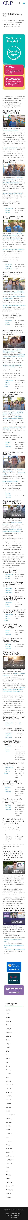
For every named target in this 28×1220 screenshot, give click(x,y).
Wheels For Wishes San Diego (10, 481)
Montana (8, 1103)
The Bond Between (18, 689)
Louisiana (8, 1073)
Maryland (8, 1081)
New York (8, 1126)
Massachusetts (10, 1085)
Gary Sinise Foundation (14, 531)
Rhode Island (9, 1152)
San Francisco (9, 208)
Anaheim (7, 442)
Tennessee (9, 1163)
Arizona (8, 1017)
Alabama (8, 1010)
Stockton (7, 324)
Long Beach (8, 266)
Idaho (7, 1051)
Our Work (9, 1215)
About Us (16, 1215)
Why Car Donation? (16, 1213)
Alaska (7, 1013)
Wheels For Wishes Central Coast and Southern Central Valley (13, 351)
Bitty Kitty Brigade (7, 691)
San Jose (7, 212)
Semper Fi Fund (12, 529)
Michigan (8, 1088)
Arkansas (8, 1021)
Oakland (7, 210)
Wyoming (8, 1197)
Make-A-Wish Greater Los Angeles (11, 239)
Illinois (7, 1055)
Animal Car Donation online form (16, 949)
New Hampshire (10, 1115)
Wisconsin (8, 1193)
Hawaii (8, 1047)
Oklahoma (9, 1141)
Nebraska (8, 1107)
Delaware (8, 1036)
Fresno (7, 322)
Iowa (7, 1062)
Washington (9, 1182)
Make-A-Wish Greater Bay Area (11, 182)
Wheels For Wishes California (10, 130)
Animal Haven (16, 691)
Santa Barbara (9, 380)
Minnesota (9, 1092)
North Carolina (10, 1129)
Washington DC (10, 1186)
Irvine (6, 444)
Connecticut (9, 1032)
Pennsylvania (9, 1148)
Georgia (8, 1043)
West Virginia (9, 1189)
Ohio (7, 1137)
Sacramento (8, 320)
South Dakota (9, 1160)
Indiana (8, 1058)
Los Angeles (8, 264)
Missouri (8, 1100)
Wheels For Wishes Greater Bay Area (12, 193)
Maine (7, 1077)
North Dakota (9, 1133)
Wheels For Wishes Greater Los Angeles (13, 249)
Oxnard (7, 382)
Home (7, 1213)
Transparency (13, 1217)
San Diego (8, 493)
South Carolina (10, 1156)
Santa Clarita (8, 268)
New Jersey (9, 1118)
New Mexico (9, 1122)
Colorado (8, 1028)
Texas (7, 1167)
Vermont (8, 1174)
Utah (7, 1171)
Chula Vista (8, 495)
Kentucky (8, 1070)
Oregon (8, 1145)
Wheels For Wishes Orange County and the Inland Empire (13, 413)
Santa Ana (8, 446)
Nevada (8, 1111)
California (8, 1025)
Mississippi (9, 1096)
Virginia (8, 1178)
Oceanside (8, 497)
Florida (8, 1040)
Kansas (8, 1066)
